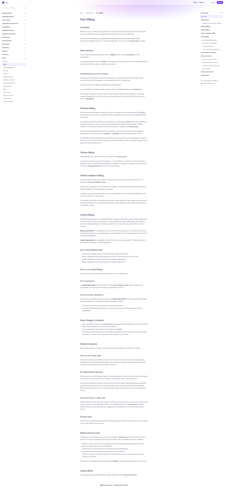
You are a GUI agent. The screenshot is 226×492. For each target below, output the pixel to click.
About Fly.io (89, 13)
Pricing (195, 2)
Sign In (213, 2)
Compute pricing (132, 127)
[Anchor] (79, 27)
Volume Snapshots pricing (97, 182)
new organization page (120, 285)
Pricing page (134, 41)
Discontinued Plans (130, 475)
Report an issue (107, 485)
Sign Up (220, 2)
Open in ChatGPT (208, 83)
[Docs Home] (6, 2)
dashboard (130, 55)
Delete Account (123, 437)
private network (108, 324)
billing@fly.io (90, 99)
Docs (81, 13)
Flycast (119, 329)
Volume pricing (122, 157)
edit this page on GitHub (121, 485)
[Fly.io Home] (3, 2)
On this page (204, 13)
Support (201, 2)
